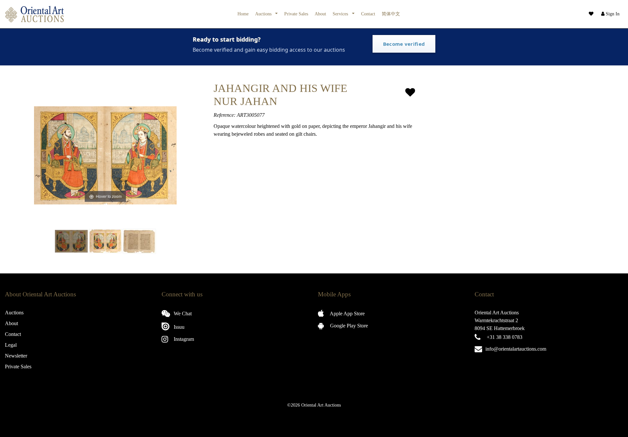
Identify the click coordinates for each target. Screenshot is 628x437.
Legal (11, 345)
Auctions (264, 13)
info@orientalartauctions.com (515, 349)
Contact (368, 13)
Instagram (183, 339)
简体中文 (391, 13)
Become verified (404, 44)
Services (341, 13)
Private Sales (296, 13)
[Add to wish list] (410, 92)
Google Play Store (348, 325)
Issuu (178, 327)
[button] (610, 14)
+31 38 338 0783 (504, 337)
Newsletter (16, 355)
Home (243, 13)
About (320, 13)
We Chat (182, 313)
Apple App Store (347, 313)
